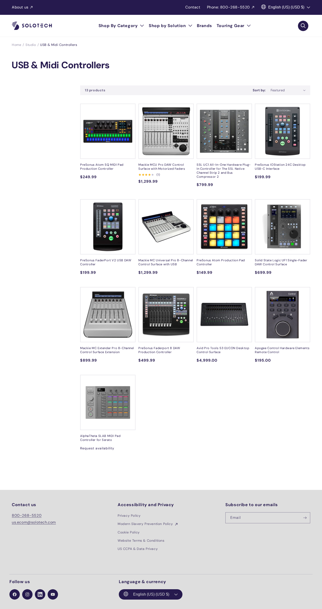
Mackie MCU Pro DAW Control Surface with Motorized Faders (161, 167)
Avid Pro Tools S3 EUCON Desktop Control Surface (223, 350)
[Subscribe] (305, 517)
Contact (192, 7)
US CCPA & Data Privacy (138, 549)
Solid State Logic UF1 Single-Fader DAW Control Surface (281, 262)
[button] (121, 26)
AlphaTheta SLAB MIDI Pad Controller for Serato (100, 438)
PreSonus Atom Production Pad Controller (221, 262)
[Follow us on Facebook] (14, 594)
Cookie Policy (129, 532)
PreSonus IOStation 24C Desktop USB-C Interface (280, 167)
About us (20, 7)
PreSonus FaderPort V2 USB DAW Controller (105, 262)
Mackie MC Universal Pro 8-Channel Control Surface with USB (165, 262)
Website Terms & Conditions (141, 540)
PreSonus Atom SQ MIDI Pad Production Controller (102, 167)
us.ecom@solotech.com (34, 522)
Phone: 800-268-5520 (228, 7)
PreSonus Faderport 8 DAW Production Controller (159, 350)
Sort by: (259, 90)
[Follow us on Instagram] (27, 594)
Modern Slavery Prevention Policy (146, 524)
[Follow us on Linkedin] (40, 594)
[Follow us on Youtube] (53, 594)
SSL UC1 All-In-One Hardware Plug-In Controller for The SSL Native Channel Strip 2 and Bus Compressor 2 (224, 171)
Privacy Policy (129, 515)
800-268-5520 (26, 515)
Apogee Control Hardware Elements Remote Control (282, 350)
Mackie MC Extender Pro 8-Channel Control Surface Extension (107, 350)
